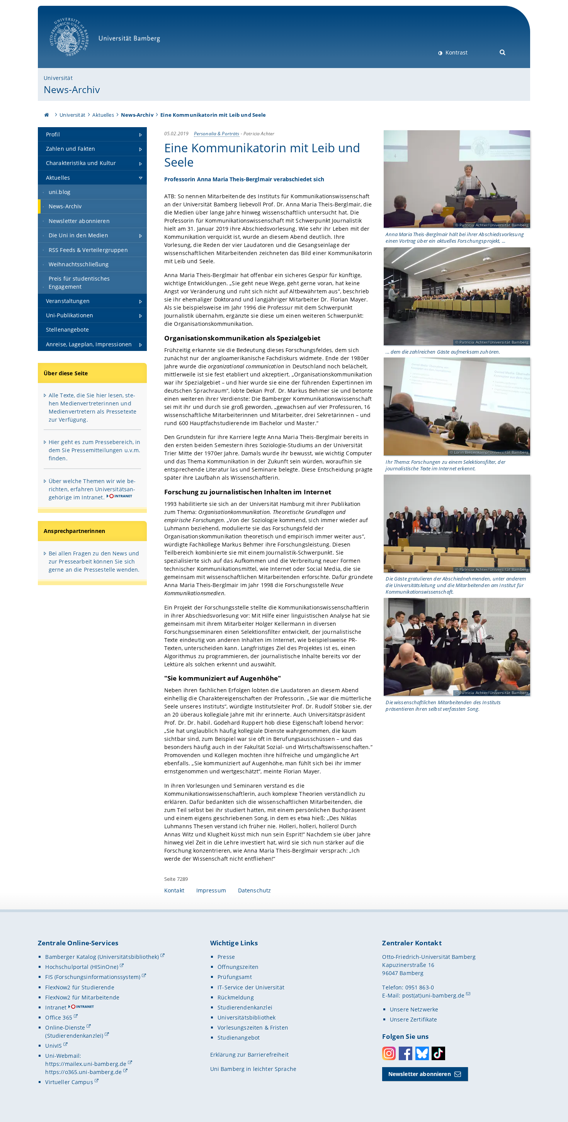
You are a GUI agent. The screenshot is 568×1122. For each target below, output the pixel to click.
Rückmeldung (236, 997)
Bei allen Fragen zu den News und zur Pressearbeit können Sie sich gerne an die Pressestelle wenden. (94, 561)
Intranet (55, 1007)
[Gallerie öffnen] (457, 179)
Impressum (211, 890)
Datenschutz (254, 890)
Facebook (405, 1053)
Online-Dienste (65, 1027)
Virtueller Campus (69, 1082)
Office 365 (58, 1017)
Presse (226, 956)
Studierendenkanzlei (245, 1007)
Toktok (438, 1053)
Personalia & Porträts (217, 133)
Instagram (389, 1053)
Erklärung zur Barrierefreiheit (249, 1054)
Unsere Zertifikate (413, 1019)
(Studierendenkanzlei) (74, 1035)
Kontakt (174, 890)
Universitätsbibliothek (246, 1017)
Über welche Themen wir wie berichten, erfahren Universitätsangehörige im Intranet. (92, 489)
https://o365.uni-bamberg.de (83, 1072)
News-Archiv (72, 89)
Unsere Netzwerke (414, 1009)
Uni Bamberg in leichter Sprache (253, 1069)
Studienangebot (239, 1037)
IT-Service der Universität (251, 987)
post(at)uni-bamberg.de (433, 995)
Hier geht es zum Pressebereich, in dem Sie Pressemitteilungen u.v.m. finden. (95, 450)
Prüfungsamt (235, 977)
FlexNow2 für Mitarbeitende (82, 997)
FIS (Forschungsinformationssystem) (92, 977)
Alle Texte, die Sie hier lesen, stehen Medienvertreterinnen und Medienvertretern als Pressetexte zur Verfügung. (92, 407)
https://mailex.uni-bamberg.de (85, 1064)
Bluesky (422, 1053)
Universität (58, 78)
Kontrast (456, 52)
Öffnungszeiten (238, 966)
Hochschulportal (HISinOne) (81, 966)
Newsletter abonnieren (419, 1074)
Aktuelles (103, 114)
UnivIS (53, 1045)
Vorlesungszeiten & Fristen (253, 1027)
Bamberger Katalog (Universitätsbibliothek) (102, 956)
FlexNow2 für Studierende (79, 987)
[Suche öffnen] (502, 51)
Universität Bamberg (77, 60)
